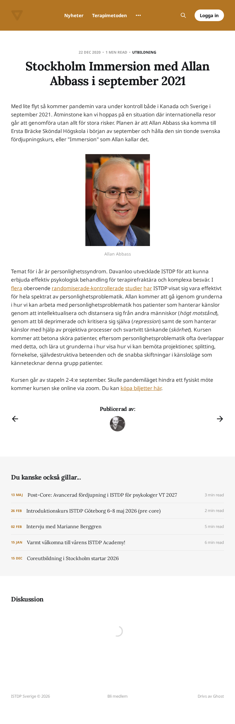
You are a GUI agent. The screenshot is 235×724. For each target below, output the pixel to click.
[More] (138, 15)
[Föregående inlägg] (15, 418)
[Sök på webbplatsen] (183, 15)
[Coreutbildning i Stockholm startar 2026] (117, 558)
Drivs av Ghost (211, 696)
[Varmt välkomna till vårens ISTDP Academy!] (117, 542)
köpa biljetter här (141, 388)
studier (133, 288)
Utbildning (144, 52)
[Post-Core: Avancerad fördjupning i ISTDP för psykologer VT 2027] (117, 495)
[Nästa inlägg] (220, 418)
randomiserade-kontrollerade (88, 288)
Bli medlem (117, 696)
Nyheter (74, 15)
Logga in (209, 15)
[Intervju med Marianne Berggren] (117, 526)
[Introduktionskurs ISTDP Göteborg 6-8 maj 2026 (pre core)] (117, 511)
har (148, 288)
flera (16, 288)
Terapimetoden (109, 15)
